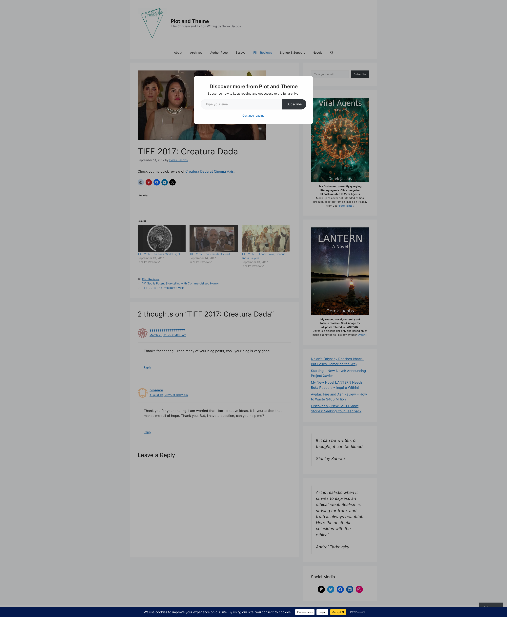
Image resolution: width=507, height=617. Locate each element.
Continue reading (253, 115)
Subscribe (294, 104)
